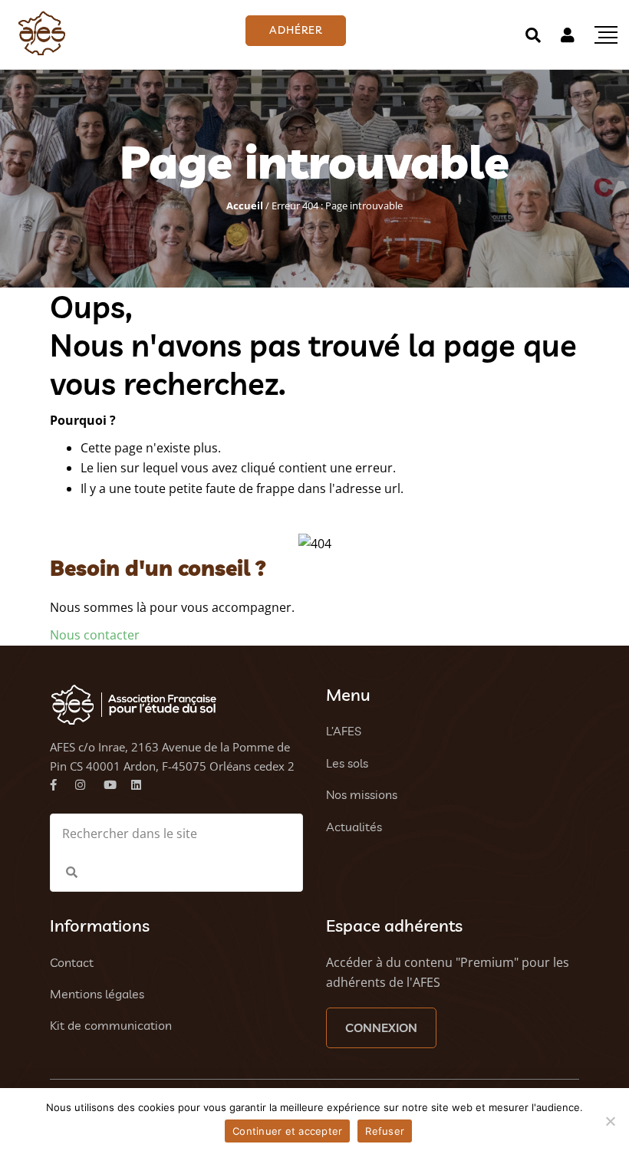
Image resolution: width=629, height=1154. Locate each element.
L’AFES (343, 730)
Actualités (354, 826)
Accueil (244, 205)
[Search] (533, 35)
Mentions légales (97, 993)
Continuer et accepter (287, 1131)
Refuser (384, 1131)
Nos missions (361, 794)
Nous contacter (95, 634)
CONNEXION (381, 1027)
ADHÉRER (295, 30)
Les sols (347, 763)
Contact (72, 962)
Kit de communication (111, 1025)
